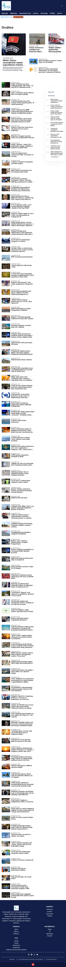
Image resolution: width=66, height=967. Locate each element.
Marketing (49, 933)
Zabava (16, 931)
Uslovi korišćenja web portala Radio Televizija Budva (30, 959)
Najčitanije (13, 13)
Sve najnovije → (55, 156)
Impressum (12, 959)
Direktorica (16, 945)
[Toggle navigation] (62, 5)
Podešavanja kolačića (51, 959)
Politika (52, 13)
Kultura (59, 13)
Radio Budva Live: (7, 17)
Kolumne (16, 933)
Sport (16, 929)
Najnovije (5, 13)
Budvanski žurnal (25, 13)
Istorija (16, 941)
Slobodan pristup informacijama (16, 949)
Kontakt (49, 936)
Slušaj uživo (19, 17)
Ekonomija (44, 13)
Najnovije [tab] (51, 92)
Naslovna (50, 909)
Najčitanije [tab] (51, 95)
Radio (50, 929)
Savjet (16, 943)
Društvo (35, 13)
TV (50, 931)
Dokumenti (16, 947)
